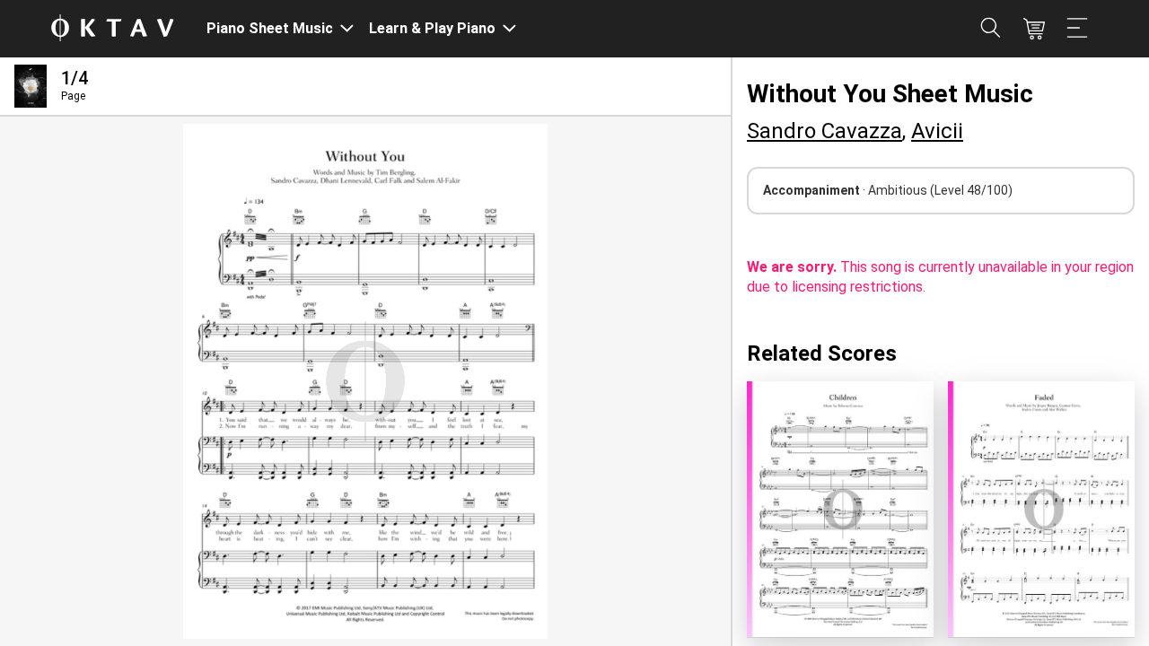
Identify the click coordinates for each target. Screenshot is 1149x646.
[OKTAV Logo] (112, 29)
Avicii (937, 131)
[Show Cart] (1034, 29)
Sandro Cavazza (824, 131)
